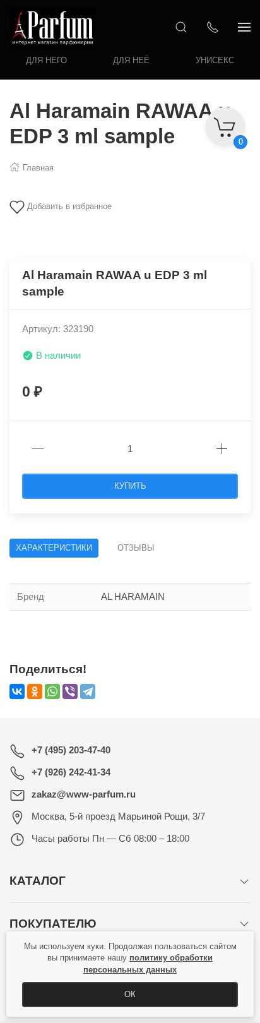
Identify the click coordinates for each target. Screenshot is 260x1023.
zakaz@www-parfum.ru (84, 794)
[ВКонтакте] (17, 691)
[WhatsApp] (52, 691)
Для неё (131, 60)
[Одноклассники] (34, 691)
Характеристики (54, 548)
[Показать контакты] (212, 27)
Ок (130, 994)
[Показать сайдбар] (244, 27)
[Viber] (70, 691)
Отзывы (136, 548)
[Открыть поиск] (181, 27)
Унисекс (215, 60)
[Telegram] (87, 691)
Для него (46, 60)
